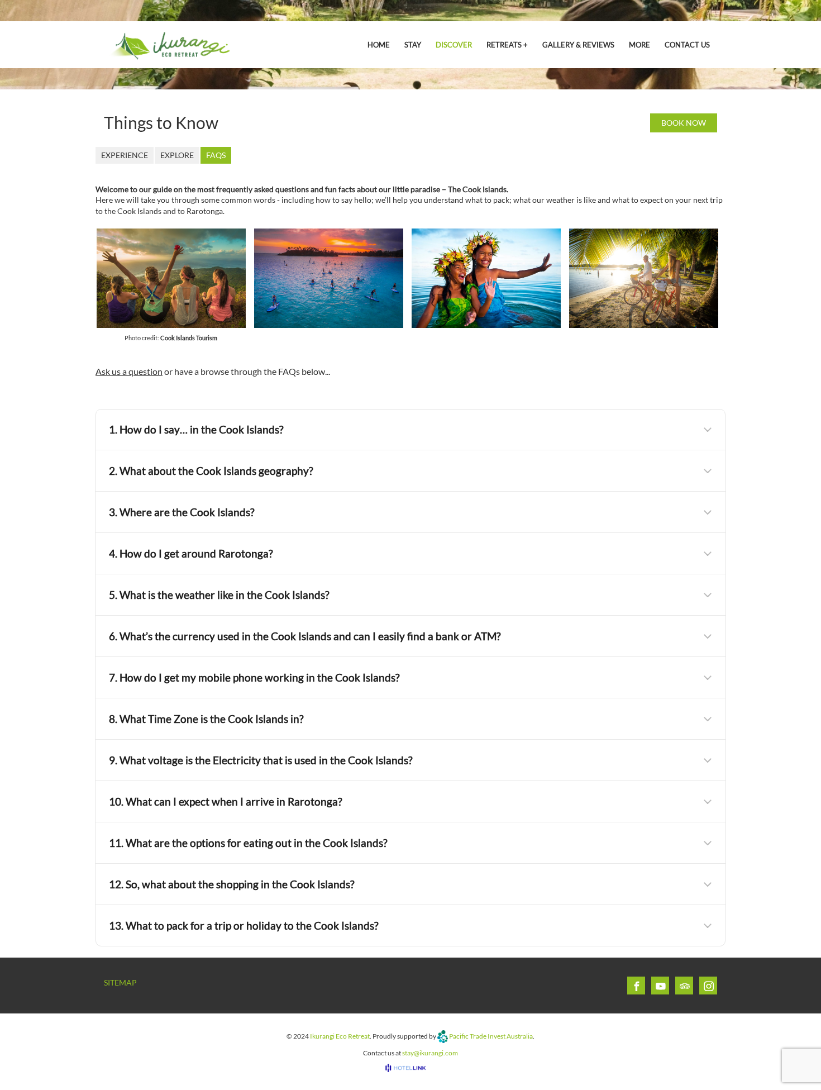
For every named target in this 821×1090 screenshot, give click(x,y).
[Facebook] (637, 986)
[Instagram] (709, 986)
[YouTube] (661, 986)
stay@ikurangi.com (430, 1053)
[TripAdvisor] (685, 986)
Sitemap (120, 982)
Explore (177, 155)
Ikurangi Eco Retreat (340, 1035)
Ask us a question (129, 371)
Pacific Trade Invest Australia (491, 1035)
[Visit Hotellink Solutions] (410, 1068)
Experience (124, 155)
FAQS (216, 155)
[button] (410, 429)
